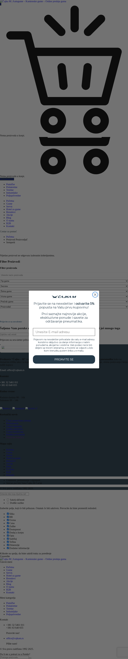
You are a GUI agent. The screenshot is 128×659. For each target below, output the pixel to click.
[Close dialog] (95, 294)
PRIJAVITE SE (64, 359)
